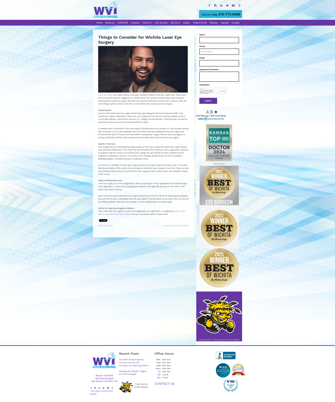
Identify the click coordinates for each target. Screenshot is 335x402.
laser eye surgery (182, 226)
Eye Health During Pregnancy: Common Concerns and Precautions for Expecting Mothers (134, 362)
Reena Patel (219, 164)
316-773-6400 (221, 14)
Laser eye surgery (105, 95)
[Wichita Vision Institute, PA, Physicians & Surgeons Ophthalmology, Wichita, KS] (226, 355)
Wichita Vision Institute (121, 214)
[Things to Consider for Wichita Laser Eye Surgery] (143, 92)
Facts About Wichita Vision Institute (101, 392)
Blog (110, 226)
